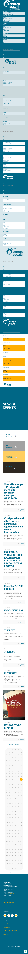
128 (9, 806)
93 (12, 790)
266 (15, 868)
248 (9, 860)
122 (9, 803)
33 (12, 763)
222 (21, 847)
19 (6, 757)
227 (18, 849)
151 (7, 817)
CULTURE (9, 457)
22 (15, 757)
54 (21, 771)
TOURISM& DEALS (9, 468)
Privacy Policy (7, 923)
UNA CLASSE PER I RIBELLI (13, 587)
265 (12, 868)
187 (7, 833)
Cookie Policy (6, 934)
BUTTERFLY (10, 673)
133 (7, 809)
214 (15, 844)
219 (12, 847)
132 (21, 806)
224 (9, 849)
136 (15, 809)
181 (7, 830)
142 (15, 811)
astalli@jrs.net (10, 893)
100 (15, 792)
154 (15, 817)
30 (21, 760)
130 (15, 806)
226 (15, 849)
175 (7, 828)
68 (9, 779)
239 (18, 855)
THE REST (9, 630)
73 (6, 782)
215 (18, 844)
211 (7, 844)
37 (6, 765)
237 (12, 855)
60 (21, 773)
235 (7, 855)
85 (6, 787)
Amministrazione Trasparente (10, 930)
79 (6, 784)
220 (15, 847)
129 (12, 806)
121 (7, 803)
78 (21, 782)
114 (21, 798)
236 (9, 855)
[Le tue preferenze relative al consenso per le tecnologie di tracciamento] (25, 951)
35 (18, 763)
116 (9, 801)
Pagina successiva (13, 872)
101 (18, 792)
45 (12, 768)
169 (7, 825)
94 (15, 790)
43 (6, 768)
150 (21, 814)
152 (9, 817)
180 (21, 828)
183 (12, 830)
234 (21, 852)
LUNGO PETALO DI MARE (12, 727)
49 (6, 771)
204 (21, 839)
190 (15, 833)
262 (15, 866)
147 (12, 814)
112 (15, 798)
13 (6, 754)
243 (12, 857)
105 (12, 795)
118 (15, 801)
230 (9, 852)
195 (12, 836)
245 (18, 857)
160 (15, 820)
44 (9, 768)
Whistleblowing (7, 927)
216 (21, 844)
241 (7, 857)
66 (21, 776)
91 (6, 790)
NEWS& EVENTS (9, 435)
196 (15, 836)
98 (9, 792)
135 (12, 809)
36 (21, 763)
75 (12, 782)
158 (9, 820)
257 (18, 863)
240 (21, 855)
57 (12, 773)
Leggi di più (21, 510)
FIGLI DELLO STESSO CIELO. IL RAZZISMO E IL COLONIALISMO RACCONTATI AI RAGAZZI (13, 559)
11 (18, 752)
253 (7, 863)
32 (9, 763)
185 (18, 830)
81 (12, 784)
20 (9, 757)
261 (12, 866)
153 (12, 817)
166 (15, 822)
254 (9, 863)
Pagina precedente (14, 744)
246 (21, 857)
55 (6, 773)
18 (21, 754)
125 (18, 803)
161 (18, 820)
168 (21, 822)
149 (18, 814)
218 (9, 847)
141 (12, 811)
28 (15, 760)
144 (21, 811)
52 (15, 771)
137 (18, 809)
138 (21, 809)
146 (9, 814)
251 (18, 860)
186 (21, 830)
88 (15, 787)
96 (21, 790)
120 (21, 801)
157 (7, 820)
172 (15, 825)
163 (7, 822)
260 (9, 866)
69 (12, 779)
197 (18, 836)
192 (21, 833)
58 (15, 773)
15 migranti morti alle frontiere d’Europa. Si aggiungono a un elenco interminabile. (14, 525)
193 (7, 836)
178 (15, 828)
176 (9, 828)
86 (9, 787)
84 (21, 784)
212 (9, 844)
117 (12, 801)
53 (18, 771)
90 (21, 787)
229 (7, 852)
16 (15, 754)
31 (6, 763)
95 (18, 790)
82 (15, 784)
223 (7, 849)
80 (9, 784)
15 (12, 754)
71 (18, 779)
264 (21, 866)
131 (18, 806)
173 (18, 825)
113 (18, 798)
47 (18, 768)
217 (7, 847)
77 (18, 782)
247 (7, 860)
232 (15, 852)
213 (12, 844)
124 (15, 803)
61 (6, 776)
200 (9, 839)
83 (18, 784)
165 (12, 822)
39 (12, 765)
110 (9, 798)
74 (9, 782)
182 (9, 830)
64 (15, 776)
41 (18, 765)
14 (9, 754)
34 (15, 763)
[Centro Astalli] (12, 9)
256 (15, 863)
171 (12, 825)
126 (21, 803)
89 (18, 787)
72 (21, 779)
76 (15, 782)
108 (21, 795)
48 (21, 768)
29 (18, 760)
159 (12, 820)
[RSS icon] (14, 948)
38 (9, 765)
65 (18, 776)
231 (12, 852)
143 (18, 811)
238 (15, 855)
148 (15, 814)
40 (15, 765)
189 (12, 833)
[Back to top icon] (23, 950)
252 (21, 860)
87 (12, 787)
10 (15, 752)
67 (6, 779)
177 (12, 828)
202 (15, 839)
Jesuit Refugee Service (9, 902)
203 (18, 839)
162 (21, 820)
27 (12, 760)
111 (12, 798)
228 (21, 849)
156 (21, 817)
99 (12, 792)
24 (21, 757)
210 (21, 841)
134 (9, 809)
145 (7, 814)
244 (15, 857)
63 (12, 776)
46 (15, 768)
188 (9, 833)
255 (12, 863)
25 (6, 760)
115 (7, 801)
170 (9, 825)
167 (18, 822)
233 (18, 852)
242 (9, 857)
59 (18, 773)
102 (21, 792)
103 (7, 795)
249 (12, 860)
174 (21, 825)
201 (12, 839)
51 (12, 771)
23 (18, 757)
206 (9, 841)
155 (18, 817)
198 (21, 836)
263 (18, 866)
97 (6, 792)
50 (9, 771)
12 (21, 752)
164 (9, 822)
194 (9, 836)
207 (12, 841)
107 (18, 795)
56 (9, 773)
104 (9, 795)
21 (12, 757)
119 (18, 801)
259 (7, 866)
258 (21, 863)
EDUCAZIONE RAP (13, 610)
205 (7, 841)
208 (15, 841)
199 (7, 839)
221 (18, 847)
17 (18, 754)
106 (15, 795)
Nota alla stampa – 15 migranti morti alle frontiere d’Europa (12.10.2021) (13, 491)
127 (7, 806)
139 (7, 811)
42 (21, 765)
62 (9, 776)
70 (15, 779)
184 (15, 830)
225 (12, 849)
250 (15, 860)
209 (18, 841)
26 (9, 760)
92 (9, 790)
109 (7, 798)
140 (9, 811)
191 (18, 833)
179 (18, 828)
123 (12, 803)
